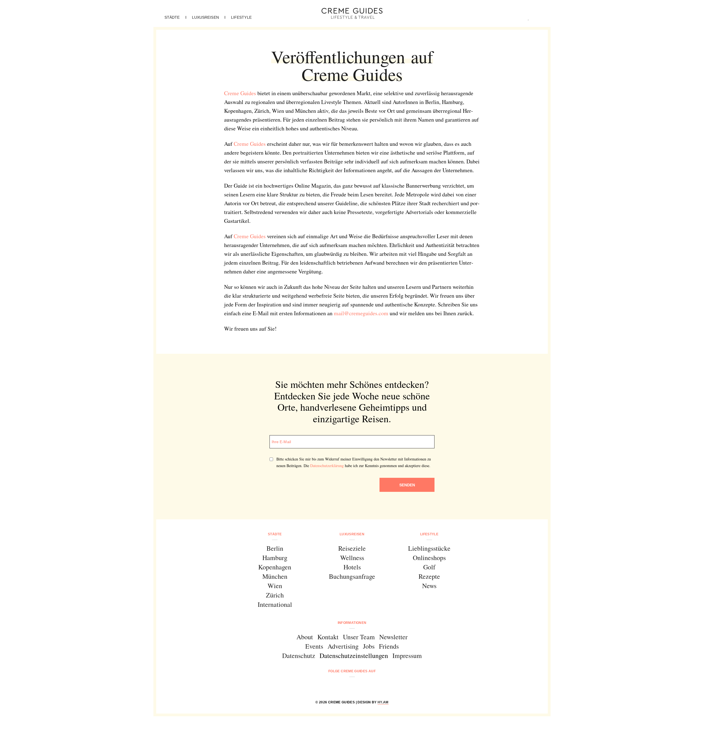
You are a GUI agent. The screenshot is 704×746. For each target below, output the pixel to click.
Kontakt (328, 636)
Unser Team (359, 636)
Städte (172, 17)
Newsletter (393, 636)
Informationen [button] (352, 623)
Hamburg (274, 557)
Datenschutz (298, 655)
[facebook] (331, 686)
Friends (389, 646)
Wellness (352, 557)
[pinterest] (359, 686)
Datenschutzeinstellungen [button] (354, 655)
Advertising (343, 646)
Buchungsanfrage (352, 576)
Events (314, 646)
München (274, 576)
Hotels (352, 567)
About (304, 636)
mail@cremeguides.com (361, 313)
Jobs (369, 646)
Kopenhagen (274, 567)
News (429, 585)
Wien (275, 585)
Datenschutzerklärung (327, 465)
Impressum (407, 655)
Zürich (275, 595)
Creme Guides (240, 93)
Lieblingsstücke (429, 548)
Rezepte (429, 576)
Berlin (274, 548)
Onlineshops (429, 557)
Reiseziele (352, 548)
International (275, 604)
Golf (429, 567)
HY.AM (383, 702)
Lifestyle (241, 17)
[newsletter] (373, 686)
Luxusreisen (205, 17)
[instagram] (345, 686)
